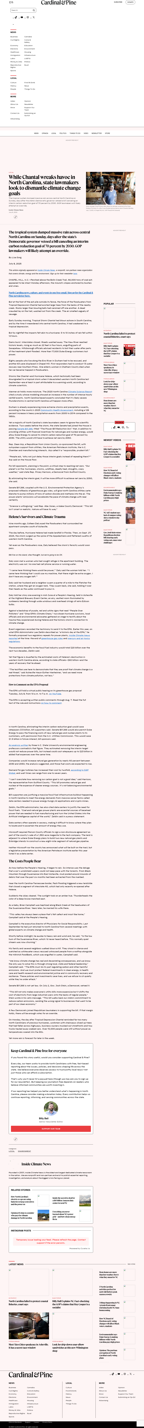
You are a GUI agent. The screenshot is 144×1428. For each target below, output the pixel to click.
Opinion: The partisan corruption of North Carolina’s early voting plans (108, 1354)
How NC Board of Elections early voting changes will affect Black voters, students (112, 474)
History (13, 86)
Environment (29, 49)
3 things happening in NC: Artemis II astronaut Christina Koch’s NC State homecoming (109, 1306)
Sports (13, 70)
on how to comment (51, 703)
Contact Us (14, 113)
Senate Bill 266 (25, 429)
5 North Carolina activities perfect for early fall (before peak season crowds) (108, 1291)
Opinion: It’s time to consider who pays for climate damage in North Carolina (22, 1215)
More (102, 1383)
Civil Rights (14, 40)
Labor (12, 58)
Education (28, 45)
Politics (27, 62)
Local (53, 133)
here (75, 273)
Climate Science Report (80, 392)
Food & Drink (29, 82)
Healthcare (14, 52)
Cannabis (28, 37)
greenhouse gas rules (52, 639)
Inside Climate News (16, 210)
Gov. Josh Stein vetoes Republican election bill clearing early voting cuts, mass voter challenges (113, 537)
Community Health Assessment (57, 410)
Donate (130, 2)
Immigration (15, 55)
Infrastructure (29, 55)
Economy (14, 45)
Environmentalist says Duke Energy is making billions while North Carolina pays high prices (113, 495)
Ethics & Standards (15, 1422)
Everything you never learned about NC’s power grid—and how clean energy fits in (64, 1215)
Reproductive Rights (17, 1413)
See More (131, 1264)
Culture (13, 82)
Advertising (15, 119)
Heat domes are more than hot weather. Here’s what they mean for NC (111, 405)
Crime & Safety (33, 1391)
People (13, 89)
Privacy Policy (47, 1422)
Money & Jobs (16, 62)
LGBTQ (27, 58)
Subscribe (118, 2)
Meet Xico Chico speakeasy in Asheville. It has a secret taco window (112, 369)
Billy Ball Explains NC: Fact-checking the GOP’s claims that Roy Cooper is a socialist (112, 351)
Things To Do (29, 89)
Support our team (51, 1129)
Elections (14, 49)
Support (27, 1422)
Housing (27, 52)
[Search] (34, 10)
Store (12, 107)
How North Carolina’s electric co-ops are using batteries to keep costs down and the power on (22, 1201)
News (26, 86)
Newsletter (28, 104)
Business (14, 37)
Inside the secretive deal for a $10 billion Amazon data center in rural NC (64, 1200)
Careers (36, 1422)
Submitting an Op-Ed (126, 1397)
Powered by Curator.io (79, 1248)
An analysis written (18, 745)
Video (12, 101)
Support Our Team (125, 1394)
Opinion (27, 101)
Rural (26, 65)
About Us (14, 104)
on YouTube (55, 694)
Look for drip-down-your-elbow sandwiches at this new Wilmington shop (111, 386)
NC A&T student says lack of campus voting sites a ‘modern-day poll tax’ (112, 516)
